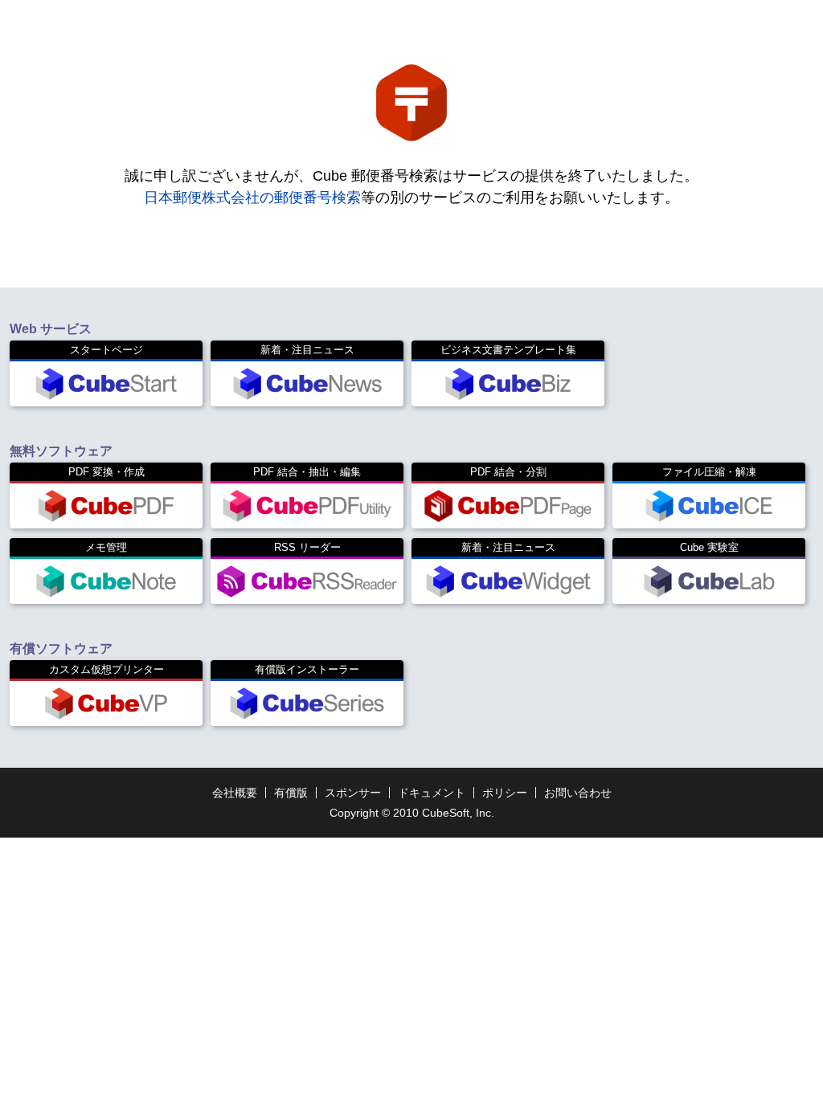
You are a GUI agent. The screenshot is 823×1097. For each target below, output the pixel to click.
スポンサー (353, 792)
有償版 (291, 792)
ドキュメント (431, 792)
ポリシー (504, 792)
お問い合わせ (578, 792)
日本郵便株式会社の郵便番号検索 (252, 198)
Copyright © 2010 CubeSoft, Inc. (412, 812)
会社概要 (234, 792)
